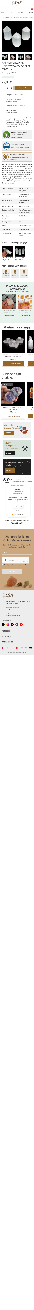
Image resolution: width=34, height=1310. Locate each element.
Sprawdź (8, 433)
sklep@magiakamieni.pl (13, 615)
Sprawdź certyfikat (16, 137)
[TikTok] (12, 624)
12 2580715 (9, 609)
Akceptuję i (16, 565)
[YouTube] (21, 624)
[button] (11, 11)
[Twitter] (3, 624)
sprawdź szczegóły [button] (11, 101)
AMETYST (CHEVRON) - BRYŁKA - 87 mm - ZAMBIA (13, 408)
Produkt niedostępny (13, 416)
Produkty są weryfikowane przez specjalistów (19, 158)
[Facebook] (16, 624)
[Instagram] (7, 624)
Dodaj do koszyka (25, 88)
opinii (21, 482)
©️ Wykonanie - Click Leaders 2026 (17, 652)
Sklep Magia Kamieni (6, 17)
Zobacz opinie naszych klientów (20, 147)
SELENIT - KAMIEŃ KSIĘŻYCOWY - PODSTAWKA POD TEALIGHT (13, 355)
